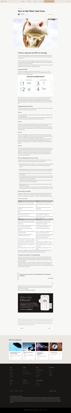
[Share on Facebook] (48, 14)
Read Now (11, 358)
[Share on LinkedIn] (52, 14)
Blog (49, 369)
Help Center (37, 383)
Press (10, 385)
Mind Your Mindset (38, 369)
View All (61, 339)
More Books (37, 376)
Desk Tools (11, 375)
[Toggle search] (69, 1)
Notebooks (11, 373)
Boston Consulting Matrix (44, 71)
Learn (23, 1)
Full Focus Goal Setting (26, 372)
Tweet (52, 283)
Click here (23, 74)
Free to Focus (25, 370)
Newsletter (50, 370)
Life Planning (11, 369)
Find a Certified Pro (25, 383)
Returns (37, 382)
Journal (11, 372)
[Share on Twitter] (50, 14)
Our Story (11, 382)
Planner (28, 1)
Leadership (19, 8)
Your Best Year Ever (38, 373)
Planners (11, 370)
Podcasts (50, 372)
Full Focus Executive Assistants (27, 373)
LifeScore (49, 1)
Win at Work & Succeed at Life (40, 370)
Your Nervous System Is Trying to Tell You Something (15, 353)
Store (41, 1)
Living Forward (38, 375)
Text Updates (51, 375)
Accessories (11, 376)
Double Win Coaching (26, 382)
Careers (11, 383)
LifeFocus (24, 369)
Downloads (50, 373)
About (35, 1)
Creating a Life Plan (54, 352)
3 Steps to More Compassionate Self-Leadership (40, 353)
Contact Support (38, 385)
